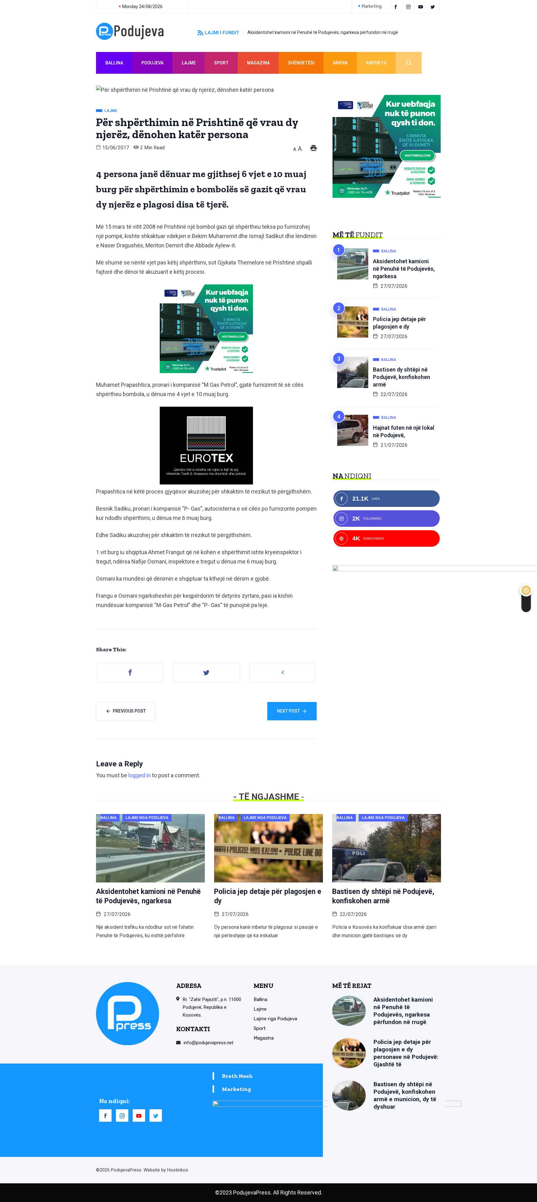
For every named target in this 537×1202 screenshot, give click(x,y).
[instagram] (409, 6)
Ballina (114, 62)
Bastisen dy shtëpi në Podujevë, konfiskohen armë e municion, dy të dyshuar (405, 1095)
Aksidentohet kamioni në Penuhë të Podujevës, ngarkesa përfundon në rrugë (322, 32)
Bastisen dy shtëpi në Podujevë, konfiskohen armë (401, 377)
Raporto (376, 62)
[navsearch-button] (409, 63)
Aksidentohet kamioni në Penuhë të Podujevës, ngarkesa (404, 268)
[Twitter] (433, 6)
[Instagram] (122, 1115)
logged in (139, 775)
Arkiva (340, 62)
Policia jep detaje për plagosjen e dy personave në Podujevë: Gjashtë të (406, 1053)
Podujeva (152, 62)
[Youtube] (421, 6)
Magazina (258, 62)
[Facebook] (396, 6)
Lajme (189, 62)
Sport (221, 62)
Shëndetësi (301, 62)
